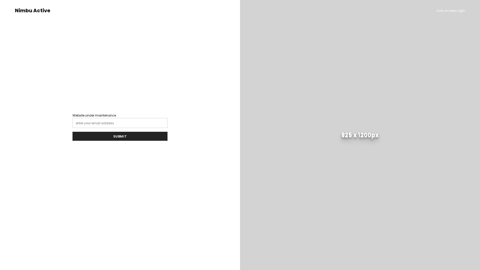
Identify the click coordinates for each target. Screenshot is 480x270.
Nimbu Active (32, 11)
